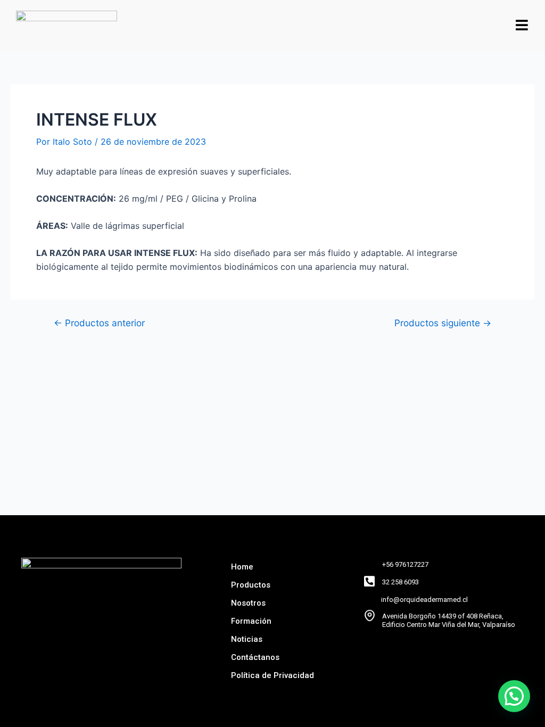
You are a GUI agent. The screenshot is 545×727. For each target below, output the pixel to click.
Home (242, 567)
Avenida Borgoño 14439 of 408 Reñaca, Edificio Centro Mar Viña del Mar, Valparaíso (448, 620)
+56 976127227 (405, 564)
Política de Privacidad (272, 675)
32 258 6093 (400, 582)
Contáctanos (255, 657)
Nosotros (248, 603)
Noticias (246, 639)
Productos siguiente (442, 322)
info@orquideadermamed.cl (424, 600)
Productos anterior (99, 322)
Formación (251, 621)
